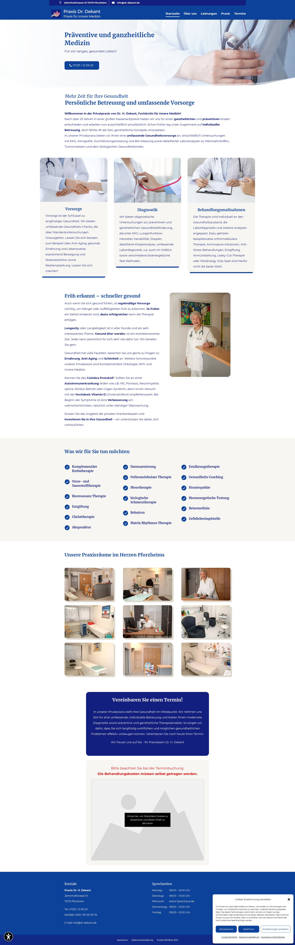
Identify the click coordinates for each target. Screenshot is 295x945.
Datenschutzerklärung (249, 937)
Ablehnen (248, 929)
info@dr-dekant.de (84, 922)
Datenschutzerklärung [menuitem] (142, 940)
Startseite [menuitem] (173, 14)
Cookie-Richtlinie (229, 937)
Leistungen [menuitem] (209, 14)
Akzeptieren (226, 929)
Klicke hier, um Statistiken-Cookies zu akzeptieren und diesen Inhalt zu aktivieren (147, 820)
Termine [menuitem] (240, 14)
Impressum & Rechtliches (273, 937)
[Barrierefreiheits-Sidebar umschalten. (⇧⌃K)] (8, 936)
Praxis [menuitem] (225, 14)
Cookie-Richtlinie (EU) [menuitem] (167, 940)
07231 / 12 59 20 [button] (83, 65)
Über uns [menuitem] (190, 14)
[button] (288, 899)
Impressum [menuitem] (122, 940)
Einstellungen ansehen (275, 929)
